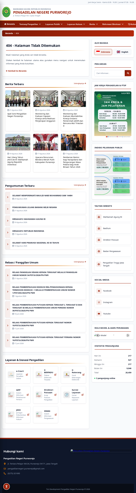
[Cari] (128, 73)
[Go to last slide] (98, 335)
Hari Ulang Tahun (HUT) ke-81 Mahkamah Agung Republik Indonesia (17, 161)
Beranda (9, 33)
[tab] (112, 335)
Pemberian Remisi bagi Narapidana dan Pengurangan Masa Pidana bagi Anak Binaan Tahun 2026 (72, 162)
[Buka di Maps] (101, 450)
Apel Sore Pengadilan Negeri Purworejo (17, 114)
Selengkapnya (79, 83)
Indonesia (105, 52)
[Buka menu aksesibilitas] (6, 486)
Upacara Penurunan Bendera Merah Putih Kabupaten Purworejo (45, 159)
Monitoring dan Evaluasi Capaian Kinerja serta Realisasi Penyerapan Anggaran (45, 117)
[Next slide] (128, 335)
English (125, 52)
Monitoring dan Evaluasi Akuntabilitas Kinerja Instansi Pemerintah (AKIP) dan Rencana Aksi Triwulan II (73, 119)
